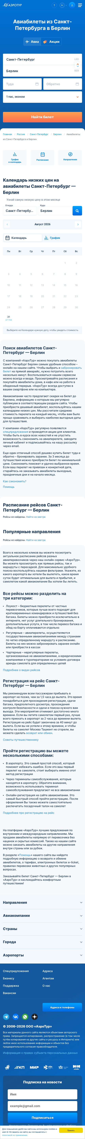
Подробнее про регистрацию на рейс (28, 813)
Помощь (8, 487)
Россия (21, 134)
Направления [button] (15, 903)
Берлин (57, 134)
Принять (71, 1130)
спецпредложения (15, 432)
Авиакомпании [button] (16, 916)
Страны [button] (10, 929)
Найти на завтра (35, 517)
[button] (54, 5)
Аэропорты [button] (13, 955)
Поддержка (11, 985)
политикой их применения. (15, 1135)
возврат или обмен (39, 733)
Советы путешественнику (21, 740)
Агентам (48, 978)
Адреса (47, 971)
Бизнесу (8, 978)
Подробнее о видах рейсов (21, 670)
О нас (46, 985)
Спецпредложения (16, 971)
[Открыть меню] (80, 5)
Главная (7, 134)
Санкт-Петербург (39, 134)
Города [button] (9, 942)
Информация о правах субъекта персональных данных (40, 1053)
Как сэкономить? (14, 481)
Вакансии (9, 993)
